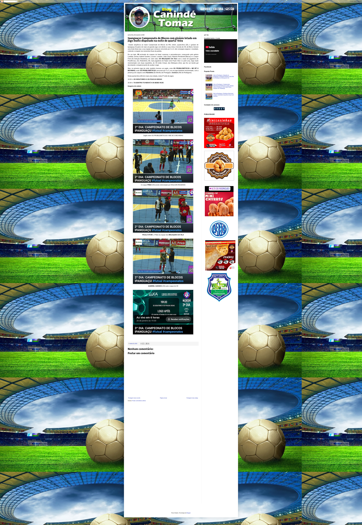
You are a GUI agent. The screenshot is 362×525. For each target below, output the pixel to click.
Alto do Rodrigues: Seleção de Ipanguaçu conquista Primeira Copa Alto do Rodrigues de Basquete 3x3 (223, 77)
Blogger (189, 513)
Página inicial (163, 398)
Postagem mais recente (134, 398)
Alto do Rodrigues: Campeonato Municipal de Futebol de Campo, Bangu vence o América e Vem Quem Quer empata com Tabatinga (223, 86)
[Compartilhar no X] (145, 343)
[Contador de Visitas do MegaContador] (219, 109)
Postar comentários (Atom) (139, 400)
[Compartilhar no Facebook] (147, 343)
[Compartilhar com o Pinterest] (148, 343)
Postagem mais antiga (192, 398)
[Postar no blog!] (143, 343)
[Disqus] (163, 428)
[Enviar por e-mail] (141, 343)
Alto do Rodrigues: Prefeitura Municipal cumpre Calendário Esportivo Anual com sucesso (223, 95)
